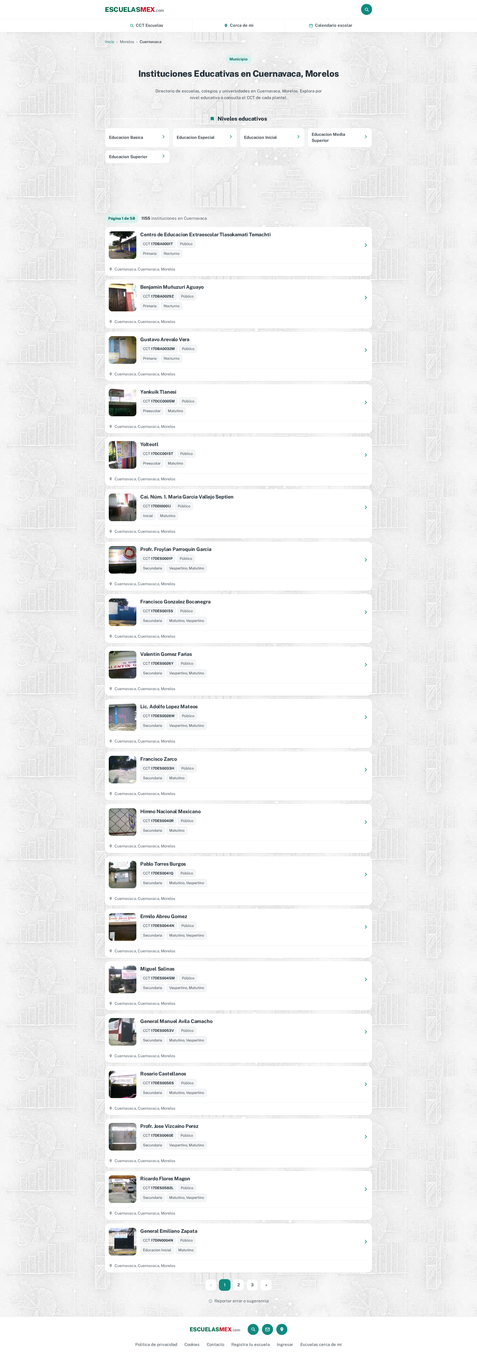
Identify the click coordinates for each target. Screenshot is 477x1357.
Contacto (215, 1344)
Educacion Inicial (260, 137)
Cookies (192, 1344)
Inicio (109, 41)
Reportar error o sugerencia (241, 1300)
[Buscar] (366, 9)
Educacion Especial (195, 137)
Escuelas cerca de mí (321, 1344)
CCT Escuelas (149, 25)
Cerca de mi (241, 25)
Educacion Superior (128, 156)
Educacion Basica (126, 137)
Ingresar (285, 1344)
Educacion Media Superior (328, 137)
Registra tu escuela (250, 1344)
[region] (238, 188)
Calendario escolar (333, 25)
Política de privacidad (156, 1344)
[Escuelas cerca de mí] (281, 1329)
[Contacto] (267, 1329)
